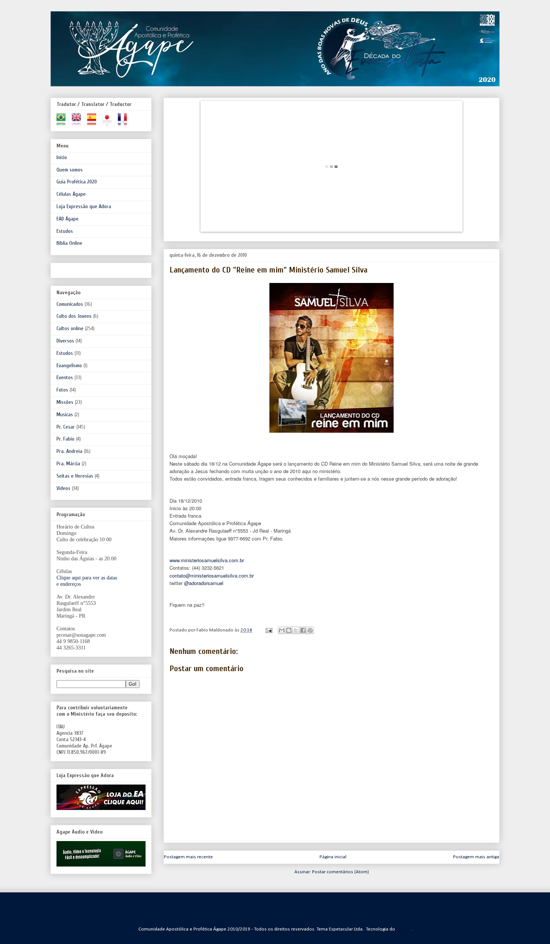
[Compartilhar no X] (296, 630)
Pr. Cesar (65, 427)
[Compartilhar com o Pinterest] (310, 630)
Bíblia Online (69, 243)
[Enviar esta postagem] (268, 630)
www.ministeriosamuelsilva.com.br (206, 560)
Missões (64, 402)
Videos (63, 488)
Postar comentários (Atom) (340, 872)
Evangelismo (69, 365)
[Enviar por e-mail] (281, 630)
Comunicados (69, 304)
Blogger (403, 929)
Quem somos (69, 170)
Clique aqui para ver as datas (86, 578)
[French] (125, 122)
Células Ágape (71, 194)
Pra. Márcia (68, 463)
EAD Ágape (67, 219)
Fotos (62, 390)
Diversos (65, 341)
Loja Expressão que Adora (83, 206)
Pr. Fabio (65, 439)
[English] (79, 122)
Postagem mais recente (188, 857)
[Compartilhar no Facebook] (303, 630)
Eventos (64, 377)
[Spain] (94, 122)
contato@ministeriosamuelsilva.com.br (211, 575)
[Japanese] (109, 122)
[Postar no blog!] (289, 630)
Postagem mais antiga (476, 857)
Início (61, 157)
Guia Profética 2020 (76, 182)
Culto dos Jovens (74, 316)
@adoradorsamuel (203, 583)
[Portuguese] (63, 122)
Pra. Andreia (69, 451)
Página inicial (333, 857)
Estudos (64, 231)
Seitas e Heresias (74, 476)
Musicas (64, 414)
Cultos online (69, 328)
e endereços (68, 584)
